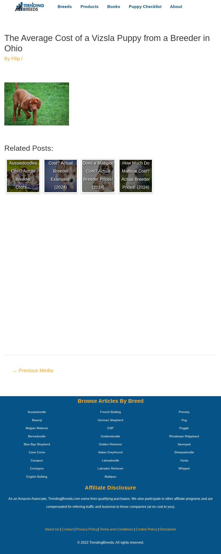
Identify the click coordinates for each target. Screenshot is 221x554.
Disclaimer (168, 529)
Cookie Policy (146, 529)
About (176, 6)
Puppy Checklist (145, 6)
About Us (52, 529)
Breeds (65, 6)
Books (113, 6)
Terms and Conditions (116, 529)
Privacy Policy (87, 529)
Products (90, 6)
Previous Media (32, 370)
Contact (67, 529)
